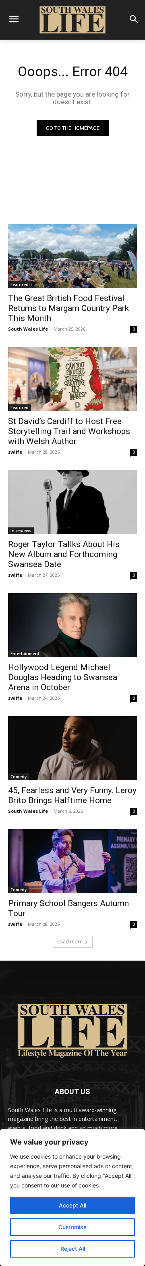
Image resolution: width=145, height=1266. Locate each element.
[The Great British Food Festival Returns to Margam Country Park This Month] (72, 256)
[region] (72, 1197)
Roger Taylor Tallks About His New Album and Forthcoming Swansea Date (64, 554)
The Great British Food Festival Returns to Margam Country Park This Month (68, 308)
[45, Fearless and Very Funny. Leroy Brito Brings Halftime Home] (72, 748)
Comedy (18, 776)
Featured (19, 284)
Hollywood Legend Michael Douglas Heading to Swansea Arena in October (62, 677)
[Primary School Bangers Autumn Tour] (72, 861)
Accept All (72, 1205)
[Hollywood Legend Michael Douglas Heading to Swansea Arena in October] (72, 625)
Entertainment (24, 653)
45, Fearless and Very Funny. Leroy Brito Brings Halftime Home (72, 795)
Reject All (72, 1248)
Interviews (20, 530)
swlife (15, 452)
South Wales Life (28, 329)
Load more (70, 941)
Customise (72, 1227)
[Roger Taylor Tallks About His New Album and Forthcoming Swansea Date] (72, 502)
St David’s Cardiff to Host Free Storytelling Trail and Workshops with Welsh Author (69, 431)
